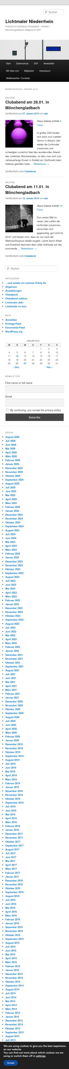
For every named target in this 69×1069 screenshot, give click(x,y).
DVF (36, 63)
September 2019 (14, 756)
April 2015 (11, 958)
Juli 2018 (10, 806)
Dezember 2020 (14, 701)
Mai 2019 (10, 771)
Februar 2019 (12, 783)
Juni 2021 (10, 678)
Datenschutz (22, 63)
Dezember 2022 (14, 608)
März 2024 (11, 549)
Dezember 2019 (14, 744)
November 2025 (14, 472)
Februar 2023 (12, 600)
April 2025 (11, 499)
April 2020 (11, 728)
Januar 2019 (12, 787)
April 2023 (11, 592)
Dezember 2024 (14, 514)
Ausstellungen (13, 290)
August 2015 (12, 942)
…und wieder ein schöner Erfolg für (25, 283)
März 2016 (11, 915)
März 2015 (11, 962)
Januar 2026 (12, 464)
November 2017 (14, 837)
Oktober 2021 (12, 662)
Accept (10, 1062)
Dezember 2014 (14, 974)
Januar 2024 (12, 557)
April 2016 (11, 911)
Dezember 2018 (14, 791)
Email (8, 396)
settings (40, 1056)
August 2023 (12, 577)
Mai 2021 (10, 682)
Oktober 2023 (12, 569)
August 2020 (12, 717)
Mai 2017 (10, 861)
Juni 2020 (10, 725)
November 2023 (14, 565)
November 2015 (14, 931)
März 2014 (11, 1009)
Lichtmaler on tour (15, 306)
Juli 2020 (10, 721)
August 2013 (12, 1036)
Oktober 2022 (12, 615)
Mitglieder (29, 70)
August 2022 (12, 623)
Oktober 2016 (12, 888)
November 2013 (14, 1024)
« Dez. (16, 367)
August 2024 (12, 530)
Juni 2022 (10, 631)
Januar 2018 (12, 830)
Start (8, 63)
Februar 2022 (12, 647)
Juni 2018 (10, 810)
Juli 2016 (10, 900)
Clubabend (30, 171)
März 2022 (11, 643)
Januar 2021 (12, 697)
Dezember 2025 (14, 468)
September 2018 (14, 802)
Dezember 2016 (14, 880)
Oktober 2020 (12, 709)
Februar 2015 (12, 966)
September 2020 (14, 713)
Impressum (44, 70)
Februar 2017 (12, 872)
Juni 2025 (10, 491)
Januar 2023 (12, 604)
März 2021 (11, 690)
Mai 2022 (10, 635)
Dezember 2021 (14, 655)
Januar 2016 (12, 923)
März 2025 (11, 503)
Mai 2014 (10, 1001)
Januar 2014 (12, 1016)
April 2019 (11, 775)
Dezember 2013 (14, 1020)
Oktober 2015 (12, 935)
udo (46, 113)
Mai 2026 (10, 448)
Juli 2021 (10, 674)
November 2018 (14, 795)
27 (25, 363)
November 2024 (14, 518)
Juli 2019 (10, 763)
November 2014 (14, 977)
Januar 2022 (12, 650)
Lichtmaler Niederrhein (29, 21)
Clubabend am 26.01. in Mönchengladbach (27, 105)
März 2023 (11, 596)
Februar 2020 (12, 736)
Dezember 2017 (14, 833)
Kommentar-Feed (15, 327)
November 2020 (14, 705)
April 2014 (11, 1005)
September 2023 (14, 573)
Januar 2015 (12, 970)
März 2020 (11, 732)
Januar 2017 (12, 876)
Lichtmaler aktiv (14, 302)
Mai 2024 (10, 542)
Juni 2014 (10, 997)
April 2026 (11, 452)
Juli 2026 (10, 440)
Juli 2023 (10, 580)
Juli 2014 (10, 993)
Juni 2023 (10, 584)
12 (17, 356)
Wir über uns (12, 70)
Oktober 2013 (12, 1028)
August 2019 (12, 760)
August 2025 (12, 483)
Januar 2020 (12, 740)
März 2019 (11, 779)
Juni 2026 (10, 444)
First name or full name (18, 383)
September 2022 (14, 619)
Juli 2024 (10, 534)
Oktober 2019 (12, 752)
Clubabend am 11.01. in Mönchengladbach (27, 189)
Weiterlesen (41, 164)
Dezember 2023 (14, 561)
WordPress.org (13, 331)
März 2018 (11, 822)
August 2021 (12, 670)
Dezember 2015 (14, 927)
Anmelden (11, 319)
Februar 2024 (12, 553)
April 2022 (11, 639)
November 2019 (14, 748)
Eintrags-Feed (13, 323)
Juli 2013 (10, 1040)
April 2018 (11, 818)
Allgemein (11, 286)
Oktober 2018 (12, 798)
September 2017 (14, 845)
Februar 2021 (12, 693)
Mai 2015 (10, 954)
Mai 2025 (10, 495)
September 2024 (14, 526)
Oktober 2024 (12, 522)
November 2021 (14, 658)
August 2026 (12, 437)
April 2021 (11, 686)
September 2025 (14, 479)
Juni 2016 (10, 904)
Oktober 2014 (12, 981)
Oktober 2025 (12, 475)
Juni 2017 (10, 857)
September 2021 (14, 666)
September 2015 (14, 939)
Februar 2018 (12, 826)
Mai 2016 (10, 907)
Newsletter (49, 63)
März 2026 (11, 456)
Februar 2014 (12, 1012)
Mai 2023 (10, 588)
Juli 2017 (10, 853)
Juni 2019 (10, 767)
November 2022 (14, 612)
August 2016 (12, 896)
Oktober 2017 (12, 841)
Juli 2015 (10, 946)
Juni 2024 (10, 538)
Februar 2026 (12, 460)
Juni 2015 (10, 950)
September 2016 (14, 892)
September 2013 (14, 1032)
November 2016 (14, 884)
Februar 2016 (12, 919)
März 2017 (11, 868)
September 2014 (14, 985)
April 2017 (11, 865)
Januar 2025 (12, 510)
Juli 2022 (10, 627)
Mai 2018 (10, 814)
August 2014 (12, 989)
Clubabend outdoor (16, 298)
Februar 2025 (12, 507)
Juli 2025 (10, 487)
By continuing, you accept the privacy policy (35, 410)
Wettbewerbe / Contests (18, 78)
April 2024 (11, 545)
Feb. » (50, 367)
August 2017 (12, 849)
